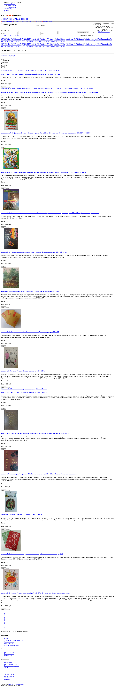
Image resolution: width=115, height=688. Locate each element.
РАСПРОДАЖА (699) (7, 38)
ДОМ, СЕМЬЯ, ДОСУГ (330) (63, 38)
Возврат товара (9, 654)
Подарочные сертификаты (12, 664)
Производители (9, 662)
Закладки (7, 678)
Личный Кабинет (9, 674)
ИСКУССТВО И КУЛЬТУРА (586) (101, 38)
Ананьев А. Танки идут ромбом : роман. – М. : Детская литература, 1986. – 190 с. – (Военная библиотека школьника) (39, 474)
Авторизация (12, 7)
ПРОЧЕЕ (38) (61, 40)
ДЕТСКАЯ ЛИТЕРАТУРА (12, 35)
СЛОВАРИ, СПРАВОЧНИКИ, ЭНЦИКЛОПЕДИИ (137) (83, 40)
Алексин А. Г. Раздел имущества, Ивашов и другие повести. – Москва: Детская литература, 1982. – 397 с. (35, 433)
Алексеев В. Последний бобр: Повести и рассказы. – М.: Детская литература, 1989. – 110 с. (30, 291)
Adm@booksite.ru (104, 32)
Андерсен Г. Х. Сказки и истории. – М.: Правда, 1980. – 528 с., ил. (22, 514)
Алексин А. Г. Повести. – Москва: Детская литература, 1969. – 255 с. (23, 371)
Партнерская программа (11, 666)
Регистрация (12, 5)
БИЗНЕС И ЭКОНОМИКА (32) (24, 38)
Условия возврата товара (11, 645)
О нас (6, 638)
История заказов (9, 676)
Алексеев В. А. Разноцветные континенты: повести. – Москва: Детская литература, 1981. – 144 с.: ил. (34, 252)
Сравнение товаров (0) (8, 55)
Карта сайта (8, 655)
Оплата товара (8, 643)
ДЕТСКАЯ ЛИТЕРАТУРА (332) (44, 38)
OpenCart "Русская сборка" (16, 684)
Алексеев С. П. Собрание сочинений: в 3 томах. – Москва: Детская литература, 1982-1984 (30, 332)
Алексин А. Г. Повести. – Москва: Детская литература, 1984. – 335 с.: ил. (24, 392)
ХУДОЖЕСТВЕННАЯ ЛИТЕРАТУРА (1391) (27, 41)
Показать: (4, 65)
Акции (6, 667)
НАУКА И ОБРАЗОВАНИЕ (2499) (46, 40)
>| (4, 628)
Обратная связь (9, 652)
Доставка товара (9, 642)
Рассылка (7, 679)
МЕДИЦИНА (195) (29, 40)
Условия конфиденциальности (13, 640)
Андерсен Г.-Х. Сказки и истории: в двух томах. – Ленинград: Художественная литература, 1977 (32, 554)
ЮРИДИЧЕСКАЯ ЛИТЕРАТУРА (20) (53, 41)
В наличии (6, 60)
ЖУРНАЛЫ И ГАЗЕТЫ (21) (81, 38)
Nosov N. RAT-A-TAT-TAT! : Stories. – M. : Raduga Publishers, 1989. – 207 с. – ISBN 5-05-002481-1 (31, 74)
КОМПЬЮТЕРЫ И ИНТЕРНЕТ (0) (12, 40)
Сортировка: (4, 62)
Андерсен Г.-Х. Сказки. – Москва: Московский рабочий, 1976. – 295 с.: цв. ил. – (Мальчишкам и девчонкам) (35, 593)
